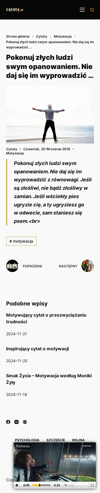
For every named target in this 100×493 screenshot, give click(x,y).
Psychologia (27, 440)
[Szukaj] (92, 10)
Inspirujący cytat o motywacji (37, 348)
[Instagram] (16, 422)
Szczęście (55, 440)
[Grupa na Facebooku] (25, 422)
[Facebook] (8, 422)
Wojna (78, 440)
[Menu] (82, 9)
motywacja (21, 241)
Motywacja (15, 153)
